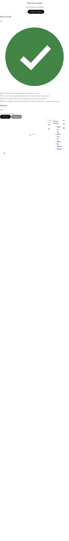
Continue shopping (36, 11)
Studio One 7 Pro (58, 136)
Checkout (16, 116)
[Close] (26, 12)
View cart (5, 116)
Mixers (59, 141)
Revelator (59, 148)
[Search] (4, 153)
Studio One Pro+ (58, 129)
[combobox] (50, 121)
